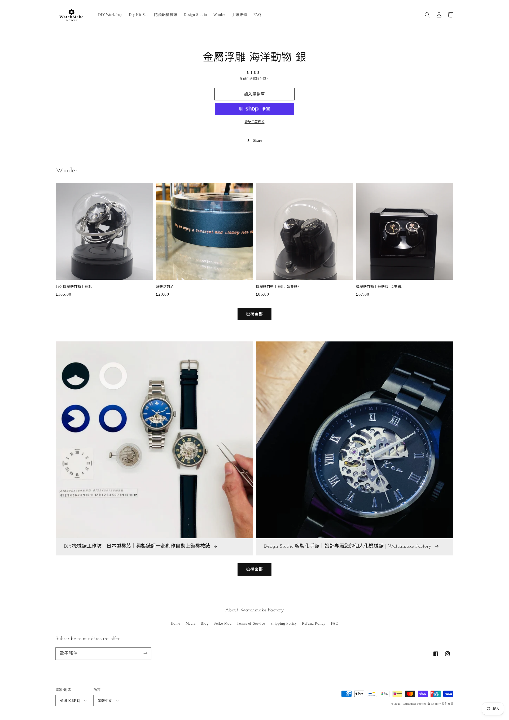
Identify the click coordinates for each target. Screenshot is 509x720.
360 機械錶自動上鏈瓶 (74, 286)
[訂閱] (145, 653)
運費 (242, 79)
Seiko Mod (222, 623)
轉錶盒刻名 (165, 286)
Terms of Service (251, 623)
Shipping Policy (283, 623)
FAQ (335, 623)
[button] (427, 15)
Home (175, 623)
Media (191, 623)
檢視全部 (254, 569)
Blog (204, 623)
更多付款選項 (255, 121)
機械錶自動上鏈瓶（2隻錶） (278, 286)
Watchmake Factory (415, 703)
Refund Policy (314, 623)
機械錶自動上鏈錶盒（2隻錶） (380, 286)
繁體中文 (105, 701)
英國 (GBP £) (70, 701)
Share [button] (257, 141)
